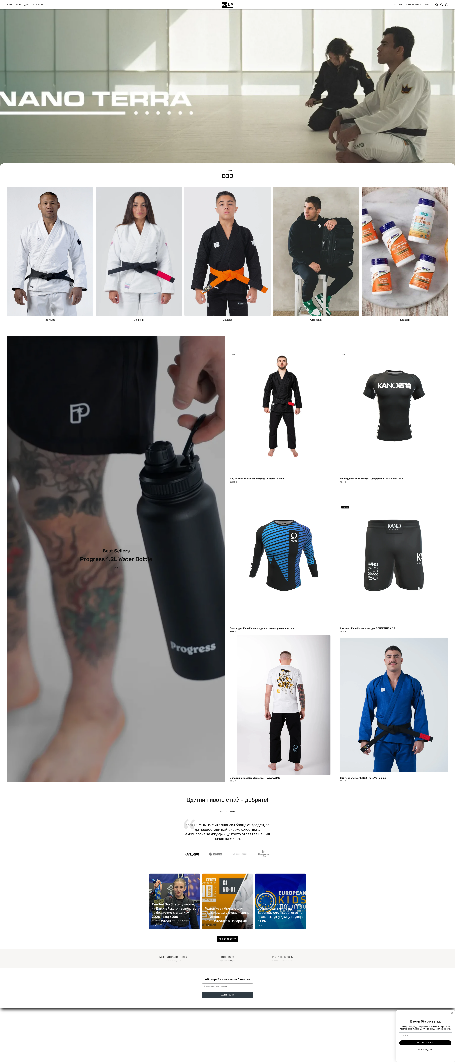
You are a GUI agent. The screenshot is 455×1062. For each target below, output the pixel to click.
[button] (9, 4)
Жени (143, 1022)
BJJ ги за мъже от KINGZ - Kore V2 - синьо (363, 778)
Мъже (143, 1018)
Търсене (233, 1018)
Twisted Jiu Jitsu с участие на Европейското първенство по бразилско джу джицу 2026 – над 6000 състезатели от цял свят (174, 912)
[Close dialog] (452, 1013)
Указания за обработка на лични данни (246, 1022)
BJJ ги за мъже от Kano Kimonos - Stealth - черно (257, 479)
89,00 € (343, 781)
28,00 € (233, 781)
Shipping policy (236, 1045)
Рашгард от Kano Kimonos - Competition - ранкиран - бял (371, 479)
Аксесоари (145, 1030)
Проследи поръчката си (240, 1041)
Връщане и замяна (238, 1038)
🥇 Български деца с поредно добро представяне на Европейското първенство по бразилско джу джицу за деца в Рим (280, 912)
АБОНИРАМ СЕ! (425, 1043)
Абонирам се (227, 995)
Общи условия (236, 1030)
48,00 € (343, 482)
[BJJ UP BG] (227, 5)
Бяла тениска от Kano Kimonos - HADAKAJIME (255, 778)
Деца (143, 1026)
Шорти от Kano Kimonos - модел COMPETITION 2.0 (367, 628)
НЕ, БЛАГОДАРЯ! (425, 1050)
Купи (116, 568)
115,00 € (233, 482)
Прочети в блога (227, 939)
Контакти (234, 1034)
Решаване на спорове (239, 1026)
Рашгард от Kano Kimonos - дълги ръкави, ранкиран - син (262, 628)
